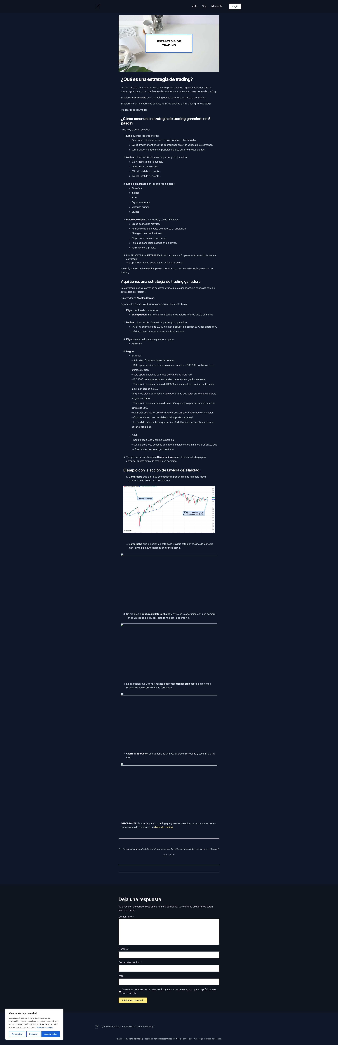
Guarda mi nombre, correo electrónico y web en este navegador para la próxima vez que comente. (169, 991)
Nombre (124, 949)
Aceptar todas (50, 1034)
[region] (34, 1024)
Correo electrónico (130, 962)
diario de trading (163, 827)
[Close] (60, 1011)
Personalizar (17, 1034)
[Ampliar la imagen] (211, 489)
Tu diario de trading (134, 1039)
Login (235, 6)
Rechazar (33, 1034)
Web (121, 975)
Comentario (126, 916)
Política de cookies (45, 1027)
